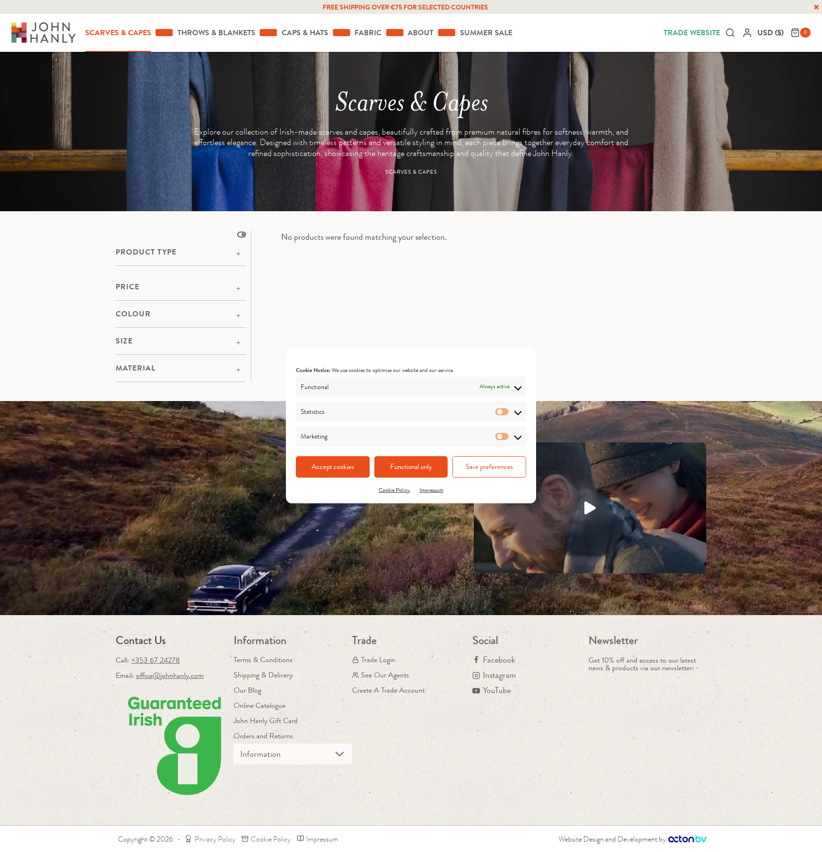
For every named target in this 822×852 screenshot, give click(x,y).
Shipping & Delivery (263, 674)
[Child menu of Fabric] (394, 32)
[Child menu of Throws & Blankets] (268, 32)
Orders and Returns (263, 735)
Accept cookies (333, 466)
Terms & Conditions (263, 659)
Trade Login (378, 659)
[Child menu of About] (446, 32)
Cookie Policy (394, 490)
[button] (590, 507)
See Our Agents (385, 674)
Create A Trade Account (388, 690)
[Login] (747, 32)
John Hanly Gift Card (266, 720)
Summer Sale (486, 32)
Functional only (411, 466)
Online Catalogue (259, 705)
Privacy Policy (215, 838)
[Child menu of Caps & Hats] (341, 32)
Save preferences (489, 466)
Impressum (431, 490)
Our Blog (247, 690)
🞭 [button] (816, 7)
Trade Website (692, 32)
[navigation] (771, 32)
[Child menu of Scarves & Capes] (164, 32)
